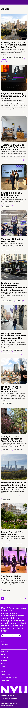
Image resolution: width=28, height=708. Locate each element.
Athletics (17, 250)
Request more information (10, 636)
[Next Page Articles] (26, 598)
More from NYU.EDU (7, 696)
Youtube (4, 660)
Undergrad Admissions (9, 698)
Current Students (19, 57)
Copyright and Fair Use (9, 677)
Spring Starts (18, 350)
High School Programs (9, 703)
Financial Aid (5, 701)
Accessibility (5, 680)
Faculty (4, 60)
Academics (5, 644)
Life (2, 641)
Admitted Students (7, 57)
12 (20, 598)
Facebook (4, 657)
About (3, 671)
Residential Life (18, 160)
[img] (14, 27)
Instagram (4, 652)
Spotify (3, 666)
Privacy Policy (6, 674)
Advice (3, 647)
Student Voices (18, 112)
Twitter (3, 655)
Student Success (7, 705)
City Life (16, 496)
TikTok (3, 663)
